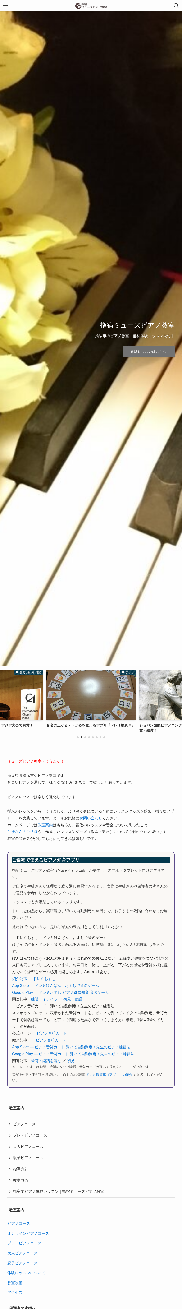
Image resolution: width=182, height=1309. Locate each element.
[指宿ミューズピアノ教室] (91, 5)
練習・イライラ (44, 999)
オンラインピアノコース (28, 1233)
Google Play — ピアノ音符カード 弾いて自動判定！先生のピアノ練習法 (73, 1054)
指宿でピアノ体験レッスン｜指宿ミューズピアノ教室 (58, 1191)
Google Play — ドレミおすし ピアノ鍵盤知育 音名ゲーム (60, 992)
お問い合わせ (90, 818)
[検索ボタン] (176, 5)
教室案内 (45, 825)
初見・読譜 (72, 999)
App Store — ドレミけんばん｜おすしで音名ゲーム (55, 986)
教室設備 (20, 1180)
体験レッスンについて (26, 1273)
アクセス (15, 1292)
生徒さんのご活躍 (22, 832)
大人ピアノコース (28, 1147)
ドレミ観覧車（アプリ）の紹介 (109, 1075)
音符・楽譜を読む (46, 1061)
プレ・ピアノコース (30, 1135)
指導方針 (20, 1169)
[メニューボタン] (5, 5)
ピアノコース (24, 1124)
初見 (71, 1061)
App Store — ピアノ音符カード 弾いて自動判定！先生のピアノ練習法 (71, 1047)
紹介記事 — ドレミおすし (34, 979)
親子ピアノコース (28, 1158)
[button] (78, 737)
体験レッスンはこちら (148, 351)
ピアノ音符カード (52, 1033)
